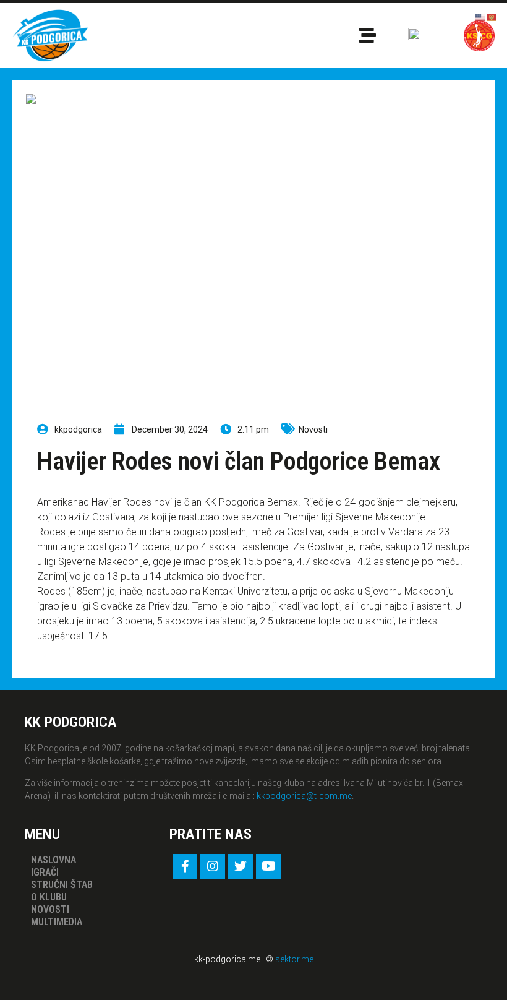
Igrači (45, 872)
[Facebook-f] (185, 866)
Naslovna (53, 860)
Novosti (313, 429)
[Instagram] (212, 866)
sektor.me (294, 959)
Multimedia (56, 922)
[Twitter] (240, 866)
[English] (481, 16)
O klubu (49, 897)
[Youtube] (268, 866)
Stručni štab (62, 884)
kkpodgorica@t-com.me (304, 796)
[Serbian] (492, 16)
